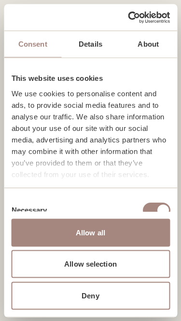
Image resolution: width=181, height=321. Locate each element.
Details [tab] (90, 44)
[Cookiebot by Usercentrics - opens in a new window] (129, 17)
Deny (90, 295)
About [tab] (148, 44)
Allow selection (90, 264)
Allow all (90, 232)
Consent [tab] (32, 44)
